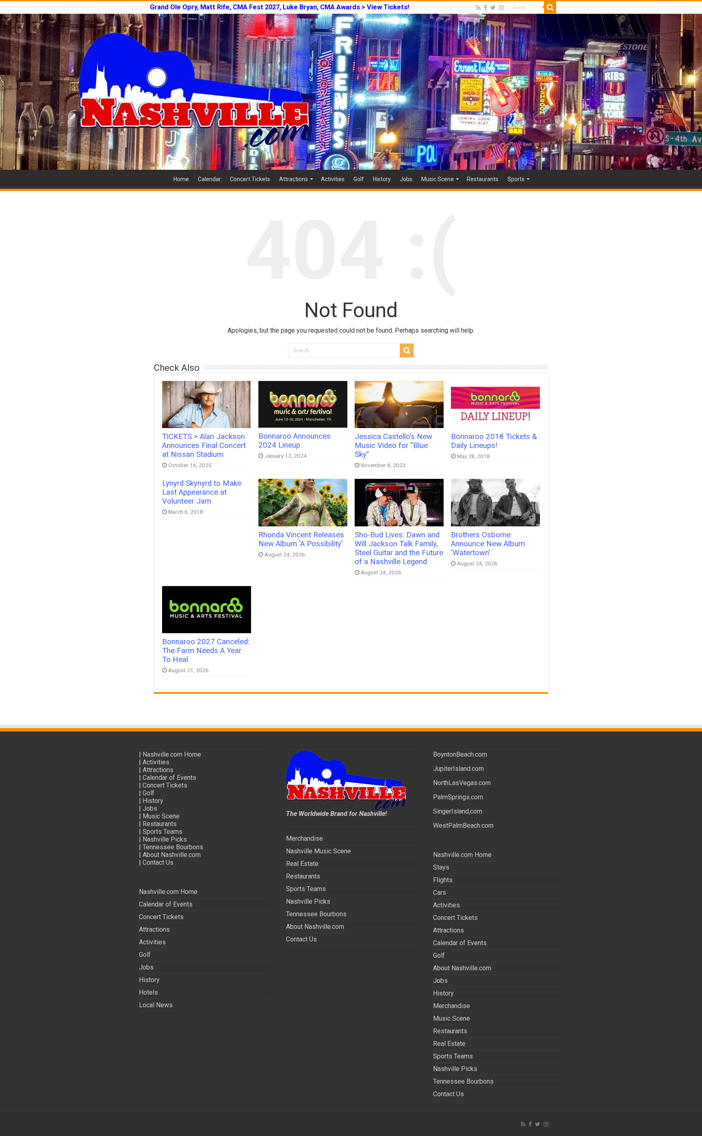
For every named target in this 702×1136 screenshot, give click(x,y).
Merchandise (304, 838)
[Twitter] (493, 8)
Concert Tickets (250, 179)
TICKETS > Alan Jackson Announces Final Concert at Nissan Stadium (204, 445)
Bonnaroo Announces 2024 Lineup (294, 441)
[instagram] (501, 8)
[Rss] (478, 8)
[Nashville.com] (351, 92)
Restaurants (482, 179)
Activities (332, 179)
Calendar (209, 179)
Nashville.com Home (172, 754)
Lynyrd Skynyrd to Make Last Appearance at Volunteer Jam (201, 492)
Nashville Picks (165, 839)
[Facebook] (485, 8)
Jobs (406, 179)
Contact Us (158, 862)
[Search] (550, 7)
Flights (443, 880)
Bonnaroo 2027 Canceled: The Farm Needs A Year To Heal (205, 650)
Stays (441, 867)
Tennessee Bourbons (173, 847)
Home (181, 179)
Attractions (293, 179)
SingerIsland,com (457, 811)
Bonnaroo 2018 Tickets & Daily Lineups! (494, 441)
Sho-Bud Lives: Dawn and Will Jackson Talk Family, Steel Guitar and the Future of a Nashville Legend (399, 548)
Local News (156, 1005)
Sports (515, 179)
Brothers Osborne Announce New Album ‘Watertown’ (488, 543)
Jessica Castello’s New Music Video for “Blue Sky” (393, 445)
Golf (358, 179)
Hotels (148, 992)
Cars (439, 892)
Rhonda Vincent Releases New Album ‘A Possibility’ (301, 539)
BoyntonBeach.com (460, 754)
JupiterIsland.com (458, 768)
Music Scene (437, 179)
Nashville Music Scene (318, 851)
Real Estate (302, 864)
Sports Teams (162, 831)
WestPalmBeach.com (463, 825)
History (382, 179)
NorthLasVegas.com (462, 783)
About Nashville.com (172, 855)
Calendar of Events (169, 777)
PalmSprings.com (458, 797)
